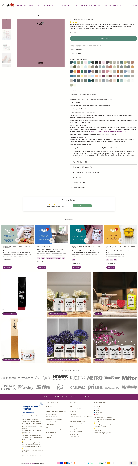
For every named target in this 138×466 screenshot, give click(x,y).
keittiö (43, 258)
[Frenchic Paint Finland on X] (38, 456)
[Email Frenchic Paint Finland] (23, 456)
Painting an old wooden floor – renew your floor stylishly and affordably (16, 247)
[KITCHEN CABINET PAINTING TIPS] (51, 234)
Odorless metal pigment (11, 360)
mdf (63, 258)
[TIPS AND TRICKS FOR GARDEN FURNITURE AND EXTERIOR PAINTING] (86, 234)
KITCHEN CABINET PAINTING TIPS (45, 246)
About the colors (78, 177)
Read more (7, 267)
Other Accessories (9, 314)
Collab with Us (50, 424)
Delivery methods (79, 182)
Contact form (97, 430)
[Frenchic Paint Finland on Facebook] (25, 456)
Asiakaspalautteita (51, 432)
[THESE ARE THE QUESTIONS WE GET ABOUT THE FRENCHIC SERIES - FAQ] (120, 234)
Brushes (98, 314)
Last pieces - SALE (75, 436)
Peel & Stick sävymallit (76, 431)
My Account (49, 406)
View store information (76, 49)
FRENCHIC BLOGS (62, 5)
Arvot (47, 427)
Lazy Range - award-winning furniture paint (63, 360)
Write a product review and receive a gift (87, 172)
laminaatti (58, 258)
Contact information (51, 416)
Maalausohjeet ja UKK (76, 409)
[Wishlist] (133, 6)
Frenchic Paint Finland (30, 463)
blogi (74, 259)
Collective (48, 437)
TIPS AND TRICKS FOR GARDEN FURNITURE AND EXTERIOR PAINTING (86, 247)
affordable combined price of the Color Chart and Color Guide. (108, 131)
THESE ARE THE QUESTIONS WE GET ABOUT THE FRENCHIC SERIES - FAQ (120, 247)
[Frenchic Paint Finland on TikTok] (35, 456)
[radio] (71, 62)
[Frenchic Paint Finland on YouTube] (40, 456)
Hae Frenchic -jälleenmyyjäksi (54, 419)
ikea (39, 258)
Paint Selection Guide (80, 162)
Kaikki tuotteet (11, 15)
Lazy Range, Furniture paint (77, 421)
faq (107, 259)
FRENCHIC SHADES (36, 5)
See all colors (73, 91)
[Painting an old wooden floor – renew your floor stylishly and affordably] (17, 234)
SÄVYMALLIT (22, 5)
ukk (115, 259)
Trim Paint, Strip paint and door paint (80, 423)
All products (73, 411)
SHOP (49, 5)
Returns (48, 409)
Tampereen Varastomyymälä (53, 429)
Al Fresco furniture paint (58, 314)
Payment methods (79, 187)
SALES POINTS (103, 5)
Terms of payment (51, 414)
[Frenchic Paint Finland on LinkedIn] (30, 456)
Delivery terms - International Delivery (56, 411)
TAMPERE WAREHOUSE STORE (85, 5)
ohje (111, 259)
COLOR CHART (74, 434)
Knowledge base (69, 219)
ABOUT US (117, 5)
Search (71, 406)
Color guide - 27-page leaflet (82, 167)
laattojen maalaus (50, 258)
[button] (73, 22)
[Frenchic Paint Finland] (8, 5)
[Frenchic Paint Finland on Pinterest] (33, 456)
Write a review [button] (82, 205)
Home (2, 15)
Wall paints (99, 360)
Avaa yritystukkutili (51, 422)
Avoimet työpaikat (51, 435)
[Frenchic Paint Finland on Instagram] (28, 456)
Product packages (74, 429)
